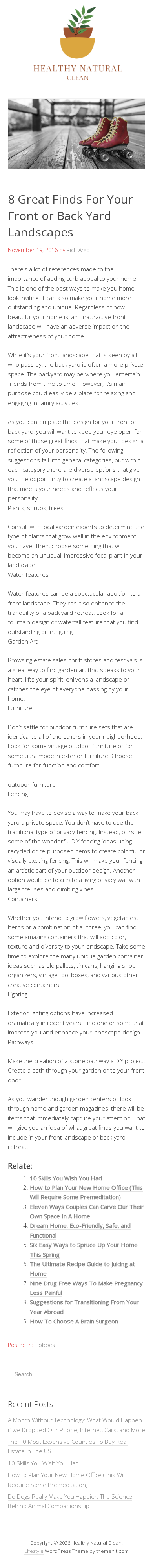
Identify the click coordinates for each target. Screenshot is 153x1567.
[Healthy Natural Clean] (77, 78)
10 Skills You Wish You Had (66, 1178)
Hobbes (45, 1345)
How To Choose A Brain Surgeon (74, 1321)
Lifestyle (34, 1550)
